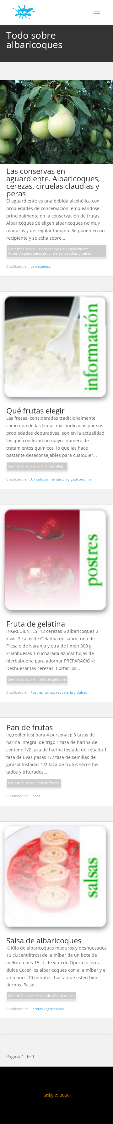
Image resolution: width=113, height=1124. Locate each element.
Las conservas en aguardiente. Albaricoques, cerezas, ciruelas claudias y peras (53, 182)
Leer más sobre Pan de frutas (34, 782)
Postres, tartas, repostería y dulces (58, 692)
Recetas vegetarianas (47, 1008)
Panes (35, 796)
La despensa (40, 266)
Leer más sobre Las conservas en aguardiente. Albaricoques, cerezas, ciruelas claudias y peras (50, 251)
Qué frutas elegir (35, 410)
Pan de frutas (29, 727)
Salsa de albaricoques (43, 940)
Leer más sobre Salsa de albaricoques (41, 995)
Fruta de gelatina (35, 623)
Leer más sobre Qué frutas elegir (37, 466)
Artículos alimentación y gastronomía (60, 479)
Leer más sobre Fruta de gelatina (37, 679)
